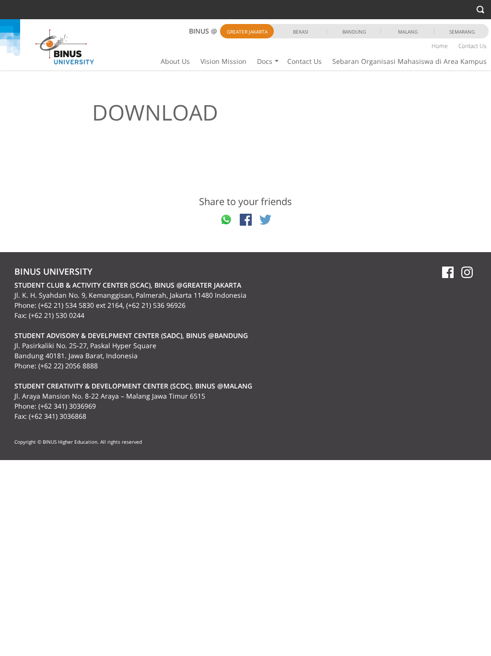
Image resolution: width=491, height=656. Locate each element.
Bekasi (300, 31)
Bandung (354, 31)
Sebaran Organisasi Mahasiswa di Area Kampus (409, 61)
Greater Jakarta (247, 31)
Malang (408, 31)
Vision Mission (223, 61)
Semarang (462, 31)
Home (440, 46)
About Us (175, 61)
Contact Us (304, 61)
